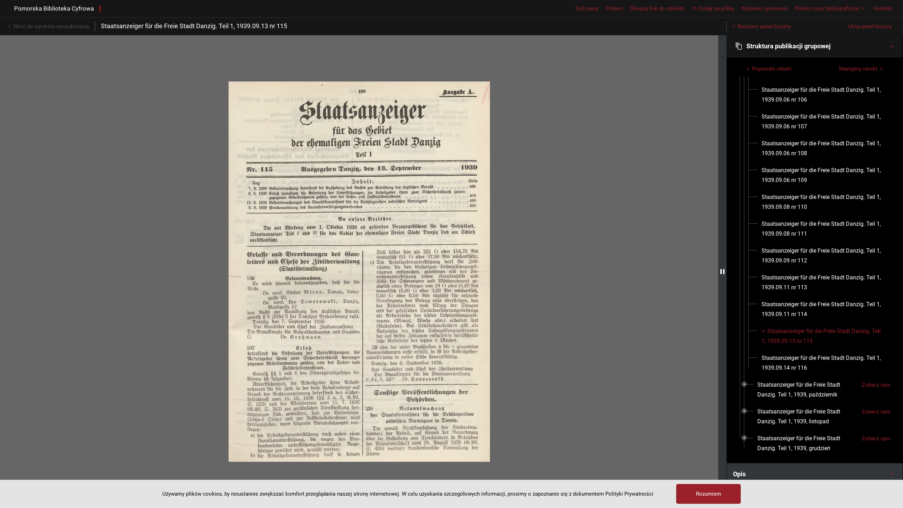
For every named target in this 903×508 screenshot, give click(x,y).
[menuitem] (823, 95)
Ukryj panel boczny (870, 26)
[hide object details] (722, 271)
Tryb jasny (587, 8)
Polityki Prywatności (629, 494)
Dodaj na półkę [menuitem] (716, 8)
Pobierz (614, 8)
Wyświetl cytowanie (764, 8)
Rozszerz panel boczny (764, 26)
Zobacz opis (876, 385)
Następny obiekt (858, 69)
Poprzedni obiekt (772, 69)
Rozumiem (708, 494)
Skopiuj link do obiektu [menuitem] (657, 8)
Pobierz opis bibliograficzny (827, 8)
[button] (815, 46)
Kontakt (883, 8)
